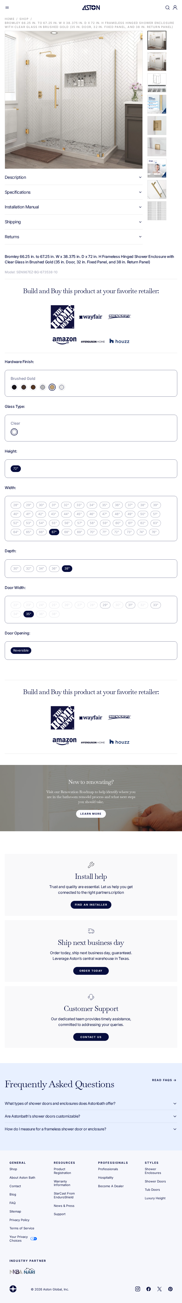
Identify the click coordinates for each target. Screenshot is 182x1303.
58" (92, 523)
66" (41, 532)
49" (130, 514)
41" (28, 514)
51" (155, 514)
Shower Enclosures (153, 1171)
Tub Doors (152, 1189)
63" (155, 523)
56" (67, 523)
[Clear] (14, 432)
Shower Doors (155, 1181)
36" (117, 505)
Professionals (108, 1169)
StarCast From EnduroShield (64, 1195)
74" (141, 532)
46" (92, 514)
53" (28, 523)
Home (9, 19)
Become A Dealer (111, 1186)
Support (59, 1214)
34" (92, 505)
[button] (7, 7)
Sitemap (15, 1211)
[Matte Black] (14, 387)
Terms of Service (21, 1228)
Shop (24, 19)
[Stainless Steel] (42, 387)
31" (54, 505)
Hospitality (105, 1177)
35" (104, 505)
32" (66, 505)
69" (79, 532)
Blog (12, 1194)
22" (15, 605)
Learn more (91, 813)
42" (40, 514)
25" (54, 605)
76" (154, 532)
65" (28, 532)
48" (117, 514)
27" (79, 605)
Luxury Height (155, 1198)
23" (28, 605)
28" (15, 505)
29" (28, 505)
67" (54, 532)
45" (79, 514)
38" (143, 505)
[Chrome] (61, 387)
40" (15, 514)
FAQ (12, 1203)
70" (92, 532)
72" (15, 468)
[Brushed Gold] (52, 387)
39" (155, 505)
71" (104, 532)
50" (143, 514)
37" (130, 505)
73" (129, 532)
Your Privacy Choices (18, 1238)
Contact (15, 1186)
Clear (15, 423)
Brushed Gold (23, 378)
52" (15, 523)
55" (54, 523)
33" (79, 505)
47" (104, 514)
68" (66, 532)
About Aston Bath (22, 1177)
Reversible (21, 650)
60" (118, 523)
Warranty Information (62, 1183)
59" (105, 523)
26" (67, 605)
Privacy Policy (19, 1220)
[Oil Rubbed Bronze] (33, 387)
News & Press (64, 1206)
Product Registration (62, 1171)
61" (130, 523)
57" (79, 523)
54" (41, 523)
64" (15, 532)
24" (41, 605)
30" (41, 505)
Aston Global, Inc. (56, 1289)
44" (66, 514)
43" (53, 514)
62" (143, 523)
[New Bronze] (23, 387)
